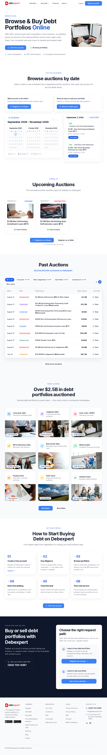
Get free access (17, 48)
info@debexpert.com (94, 711)
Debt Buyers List (51, 722)
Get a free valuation (78, 681)
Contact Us (49, 712)
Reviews (28, 731)
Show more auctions (53, 364)
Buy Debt (44, 3)
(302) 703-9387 (17, 665)
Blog (26, 734)
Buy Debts (61, 508)
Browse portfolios (40, 48)
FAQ (46, 715)
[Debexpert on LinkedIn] (87, 723)
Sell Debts (45, 508)
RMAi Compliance (72, 722)
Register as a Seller (66, 240)
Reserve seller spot (70, 107)
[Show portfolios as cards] (96, 282)
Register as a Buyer (43, 240)
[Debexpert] (12, 3)
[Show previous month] (53, 120)
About (64, 3)
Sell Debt (32, 3)
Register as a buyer (21, 107)
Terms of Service (72, 708)
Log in (81, 3)
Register (11, 571)
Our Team (48, 708)
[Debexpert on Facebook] (90, 723)
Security (68, 719)
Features (56, 3)
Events (27, 738)
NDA (67, 715)
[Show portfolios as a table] (99, 282)
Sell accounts (93, 3)
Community (49, 719)
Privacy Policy (70, 712)
